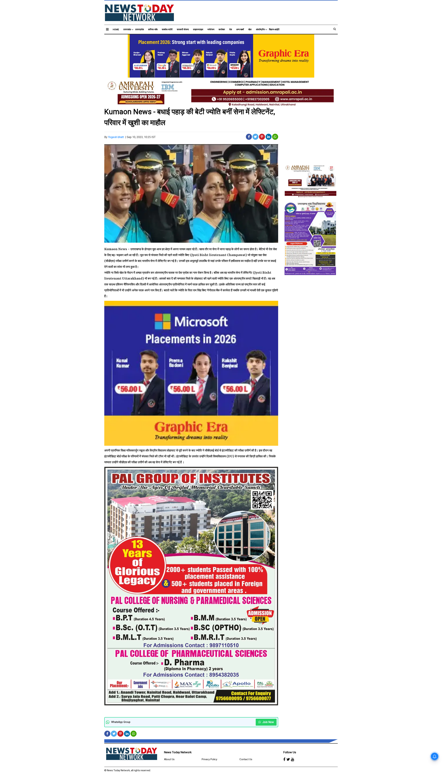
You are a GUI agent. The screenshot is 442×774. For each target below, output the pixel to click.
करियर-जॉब (152, 29)
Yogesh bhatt (116, 137)
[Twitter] (288, 759)
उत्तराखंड (127, 29)
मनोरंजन (211, 29)
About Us (169, 759)
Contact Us (245, 759)
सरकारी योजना (183, 29)
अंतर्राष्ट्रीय (260, 29)
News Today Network (177, 752)
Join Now (268, 722)
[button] (107, 29)
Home (116, 29)
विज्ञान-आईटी (274, 29)
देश (230, 29)
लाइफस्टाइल (198, 29)
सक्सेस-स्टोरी (167, 29)
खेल (250, 29)
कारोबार (222, 29)
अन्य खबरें (240, 29)
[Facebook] (284, 759)
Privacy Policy (209, 759)
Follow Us (289, 752)
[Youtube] (292, 759)
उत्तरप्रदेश (139, 29)
